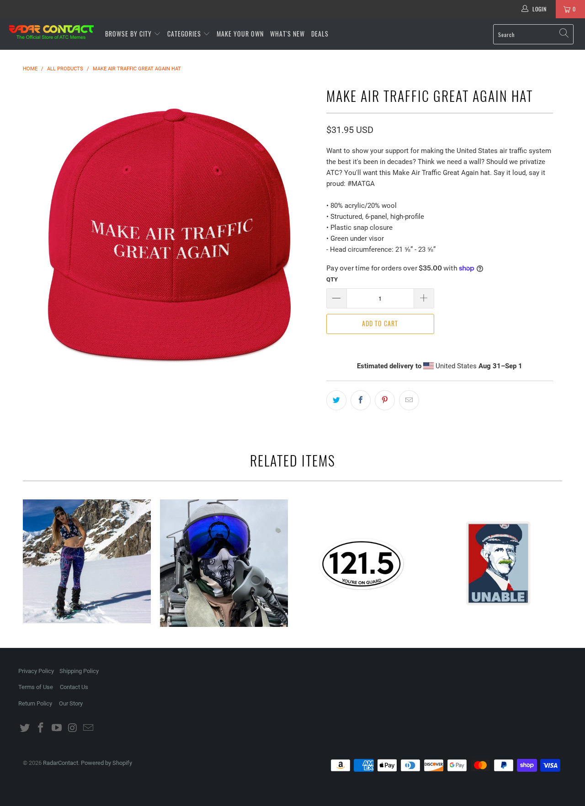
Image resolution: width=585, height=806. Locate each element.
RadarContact (60, 762)
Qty (332, 279)
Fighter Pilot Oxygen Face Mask (224, 563)
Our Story (71, 703)
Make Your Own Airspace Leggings (87, 561)
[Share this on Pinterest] (385, 400)
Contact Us (74, 687)
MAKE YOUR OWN (240, 33)
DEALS (320, 33)
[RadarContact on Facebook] (41, 728)
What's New (287, 33)
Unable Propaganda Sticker (498, 563)
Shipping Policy (79, 671)
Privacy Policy (36, 671)
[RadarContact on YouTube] (57, 728)
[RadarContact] (51, 32)
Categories (185, 33)
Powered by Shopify (106, 762)
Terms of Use (35, 687)
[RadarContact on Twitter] (25, 728)
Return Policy (35, 703)
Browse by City (128, 33)
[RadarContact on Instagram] (73, 728)
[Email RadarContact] (89, 728)
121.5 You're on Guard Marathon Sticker (361, 563)
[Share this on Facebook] (361, 400)
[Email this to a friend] (409, 400)
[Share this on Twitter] (336, 400)
